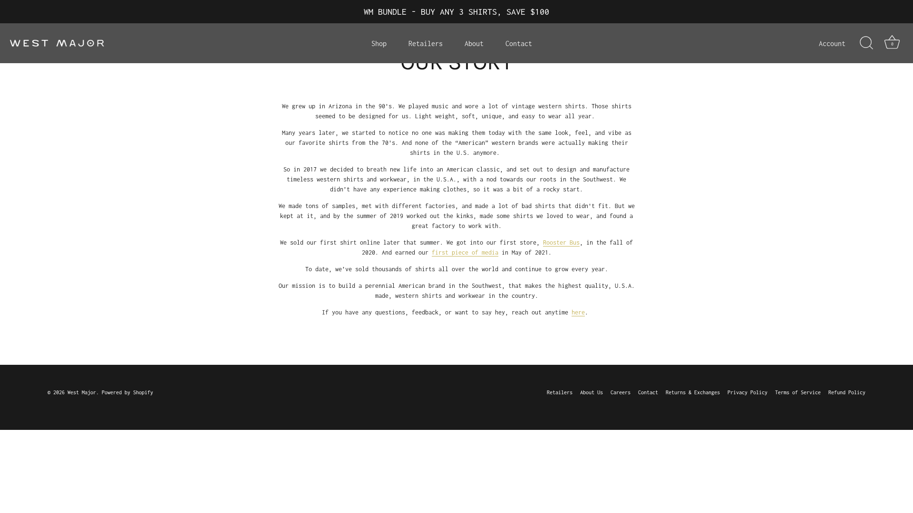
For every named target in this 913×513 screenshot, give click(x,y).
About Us (591, 392)
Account (832, 43)
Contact (518, 43)
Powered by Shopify (127, 392)
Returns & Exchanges (693, 392)
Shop (379, 43)
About (474, 43)
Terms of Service (798, 392)
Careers (621, 392)
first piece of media (465, 252)
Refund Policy (846, 392)
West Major (82, 392)
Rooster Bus (561, 242)
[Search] (866, 43)
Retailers (425, 43)
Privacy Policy (747, 392)
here (578, 312)
